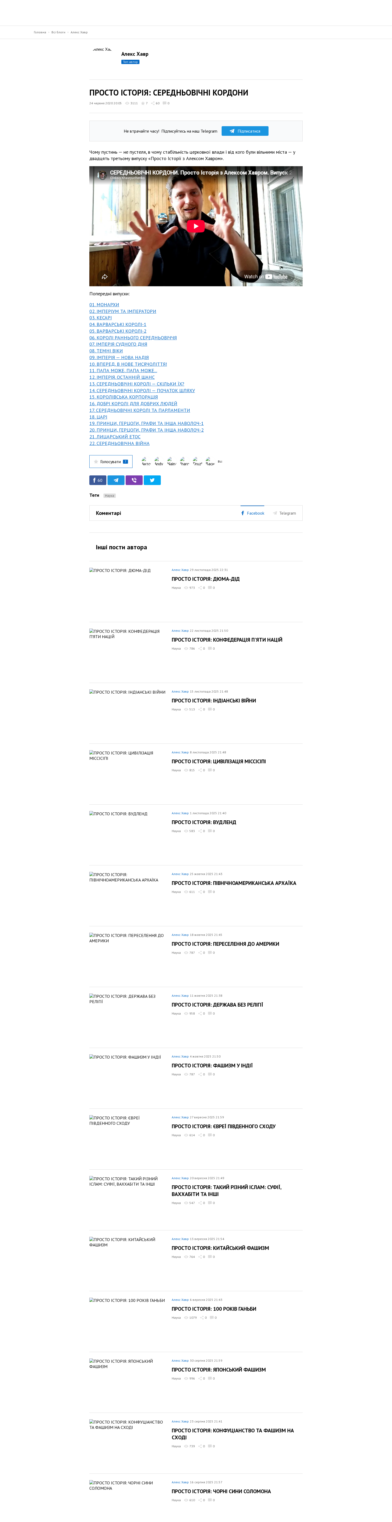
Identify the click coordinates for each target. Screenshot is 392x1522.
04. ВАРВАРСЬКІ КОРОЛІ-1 (117, 324)
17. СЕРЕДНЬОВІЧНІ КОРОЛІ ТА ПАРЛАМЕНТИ (139, 410)
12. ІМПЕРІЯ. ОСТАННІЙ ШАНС (122, 377)
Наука (109, 496)
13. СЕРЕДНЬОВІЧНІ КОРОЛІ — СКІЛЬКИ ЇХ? (136, 384)
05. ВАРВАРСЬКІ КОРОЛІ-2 (117, 331)
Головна (40, 32)
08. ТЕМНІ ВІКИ (106, 351)
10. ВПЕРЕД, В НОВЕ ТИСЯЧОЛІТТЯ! (128, 364)
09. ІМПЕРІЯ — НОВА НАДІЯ (119, 357)
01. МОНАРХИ (104, 304)
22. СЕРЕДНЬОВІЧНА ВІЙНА (119, 443)
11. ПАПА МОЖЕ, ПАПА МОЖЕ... (123, 370)
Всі (220, 461)
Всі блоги (58, 32)
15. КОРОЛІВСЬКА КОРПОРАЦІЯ (123, 397)
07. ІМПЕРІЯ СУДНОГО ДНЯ (118, 344)
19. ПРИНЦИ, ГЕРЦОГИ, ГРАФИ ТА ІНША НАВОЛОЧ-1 (146, 423)
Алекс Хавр (79, 32)
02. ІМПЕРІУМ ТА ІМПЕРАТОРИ (122, 311)
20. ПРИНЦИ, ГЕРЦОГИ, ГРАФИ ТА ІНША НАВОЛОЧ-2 (146, 430)
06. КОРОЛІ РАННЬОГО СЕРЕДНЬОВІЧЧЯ (133, 338)
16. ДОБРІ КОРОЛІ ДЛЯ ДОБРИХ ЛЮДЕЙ (133, 403)
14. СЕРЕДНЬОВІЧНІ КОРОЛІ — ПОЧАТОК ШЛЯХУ (142, 390)
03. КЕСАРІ (100, 318)
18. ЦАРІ (98, 417)
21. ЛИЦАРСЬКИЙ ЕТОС (115, 437)
